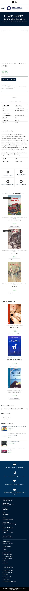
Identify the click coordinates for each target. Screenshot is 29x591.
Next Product (22, 31)
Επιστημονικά (19, 390)
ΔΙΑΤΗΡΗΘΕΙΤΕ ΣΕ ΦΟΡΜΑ (14, 392)
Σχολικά (6, 560)
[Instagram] (8, 418)
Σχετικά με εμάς (7, 577)
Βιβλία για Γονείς (12, 325)
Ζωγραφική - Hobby (8, 556)
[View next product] (27, 31)
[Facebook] (4, 418)
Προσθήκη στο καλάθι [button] (14, 293)
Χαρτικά (6, 563)
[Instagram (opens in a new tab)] (15, 2)
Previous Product (7, 31)
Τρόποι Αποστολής (8, 570)
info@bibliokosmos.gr (8, 519)
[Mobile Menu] (27, 8)
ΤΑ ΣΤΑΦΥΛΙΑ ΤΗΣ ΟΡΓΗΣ (14, 220)
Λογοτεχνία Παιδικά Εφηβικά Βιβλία (19, 87)
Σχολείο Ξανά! (6, 541)
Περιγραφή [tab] (14, 97)
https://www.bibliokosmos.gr (9, 524)
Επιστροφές (6, 574)
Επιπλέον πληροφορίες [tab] (14, 101)
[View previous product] (2, 31)
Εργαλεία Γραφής (8, 554)
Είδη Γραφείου (7, 552)
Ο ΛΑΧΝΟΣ (14, 286)
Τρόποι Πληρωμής (8, 572)
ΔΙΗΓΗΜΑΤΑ (14, 253)
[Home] (2, 22)
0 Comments (10, 532)
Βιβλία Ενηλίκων (19, 325)
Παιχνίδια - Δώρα (8, 558)
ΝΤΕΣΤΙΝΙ (5, 530)
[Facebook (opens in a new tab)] (13, 2)
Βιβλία (8, 87)
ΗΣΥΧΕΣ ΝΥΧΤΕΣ (14, 327)
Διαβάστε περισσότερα (14, 226)
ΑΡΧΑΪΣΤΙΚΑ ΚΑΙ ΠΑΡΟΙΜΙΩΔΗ (14, 360)
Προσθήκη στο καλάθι (9, 79)
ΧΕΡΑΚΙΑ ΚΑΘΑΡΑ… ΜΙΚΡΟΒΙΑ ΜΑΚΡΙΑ (19, 22)
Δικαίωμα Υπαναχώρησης (10, 581)
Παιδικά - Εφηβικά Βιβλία (7, 88)
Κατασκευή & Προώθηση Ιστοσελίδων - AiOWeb (18, 589)
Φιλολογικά (19, 358)
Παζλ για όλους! (7, 536)
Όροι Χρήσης (7, 579)
